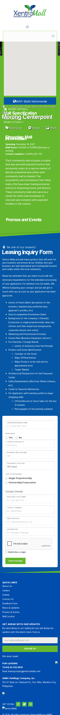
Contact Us (8, 599)
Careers (6, 590)
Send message (15, 561)
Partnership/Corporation (22, 482)
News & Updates (11, 608)
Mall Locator (8, 616)
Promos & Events (11, 612)
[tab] (13, 127)
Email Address (13, 518)
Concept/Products (15, 442)
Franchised (10, 433)
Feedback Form (9, 603)
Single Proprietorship (20, 478)
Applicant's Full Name (16, 497)
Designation (12, 529)
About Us (7, 586)
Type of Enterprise (13, 474)
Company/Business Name (17, 423)
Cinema (5, 595)
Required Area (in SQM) (16, 452)
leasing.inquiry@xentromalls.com (24, 671)
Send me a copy (17, 552)
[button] (30, 62)
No (20, 437)
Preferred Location (15, 463)
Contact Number (14, 507)
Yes (11, 437)
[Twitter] (24, 704)
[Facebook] (18, 704)
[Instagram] (30, 704)
